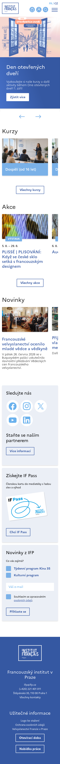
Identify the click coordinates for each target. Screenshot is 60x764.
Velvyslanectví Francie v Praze (30, 729)
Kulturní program (26, 575)
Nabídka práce (30, 749)
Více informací (20, 451)
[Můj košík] (32, 9)
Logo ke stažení (30, 721)
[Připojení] (39, 9)
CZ (56, 3)
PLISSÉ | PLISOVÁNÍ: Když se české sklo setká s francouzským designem (22, 259)
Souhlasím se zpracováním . (30, 598)
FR (50, 3)
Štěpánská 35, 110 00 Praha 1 (30, 693)
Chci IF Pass (18, 532)
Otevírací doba (30, 737)
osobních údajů (23, 600)
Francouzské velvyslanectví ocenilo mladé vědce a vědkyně (25, 344)
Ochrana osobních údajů (30, 725)
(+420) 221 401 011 (30, 689)
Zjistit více (17, 97)
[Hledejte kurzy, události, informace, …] (45, 9)
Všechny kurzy (30, 190)
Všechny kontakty (30, 697)
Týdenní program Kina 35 (32, 568)
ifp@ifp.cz (30, 685)
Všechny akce (30, 283)
